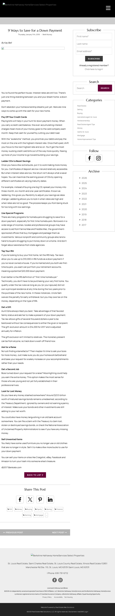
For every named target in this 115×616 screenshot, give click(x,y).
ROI (10, 509)
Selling (79, 109)
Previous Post (14, 532)
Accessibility (58, 597)
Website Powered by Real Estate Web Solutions (57, 607)
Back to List (34, 475)
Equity (39, 509)
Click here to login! (94, 69)
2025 (84, 183)
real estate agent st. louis (87, 117)
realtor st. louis (83, 132)
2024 (84, 188)
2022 (84, 198)
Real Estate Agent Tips (86, 124)
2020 (84, 209)
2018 (84, 219)
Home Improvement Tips (86, 139)
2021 (84, 204)
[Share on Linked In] (50, 499)
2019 (84, 214)
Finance (59, 509)
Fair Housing (68, 597)
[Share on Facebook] (20, 499)
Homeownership (83, 120)
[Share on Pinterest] (40, 499)
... (46, 515)
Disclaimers (72, 612)
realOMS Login (83, 612)
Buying (29, 509)
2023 (84, 193)
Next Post (58, 532)
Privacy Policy (47, 597)
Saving (49, 509)
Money (19, 509)
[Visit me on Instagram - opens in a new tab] (98, 158)
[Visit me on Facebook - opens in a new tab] (89, 158)
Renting (27, 515)
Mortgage (39, 515)
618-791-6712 (61, 573)
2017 (84, 224)
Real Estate (81, 106)
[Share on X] (30, 499)
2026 (84, 177)
